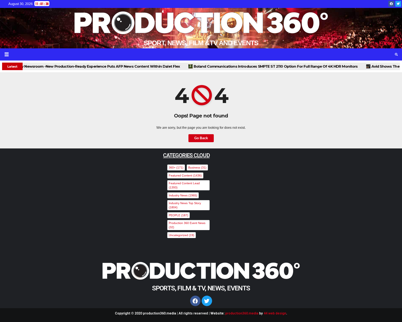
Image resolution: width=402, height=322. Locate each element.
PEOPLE (178, 215)
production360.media (241, 313)
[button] (193, 54)
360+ (176, 167)
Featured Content (185, 175)
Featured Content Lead (184, 185)
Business (197, 167)
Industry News (183, 195)
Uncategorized (181, 235)
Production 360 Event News (187, 225)
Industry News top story (185, 205)
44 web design (275, 313)
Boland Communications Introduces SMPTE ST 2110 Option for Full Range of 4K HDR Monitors (243, 66)
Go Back (201, 138)
